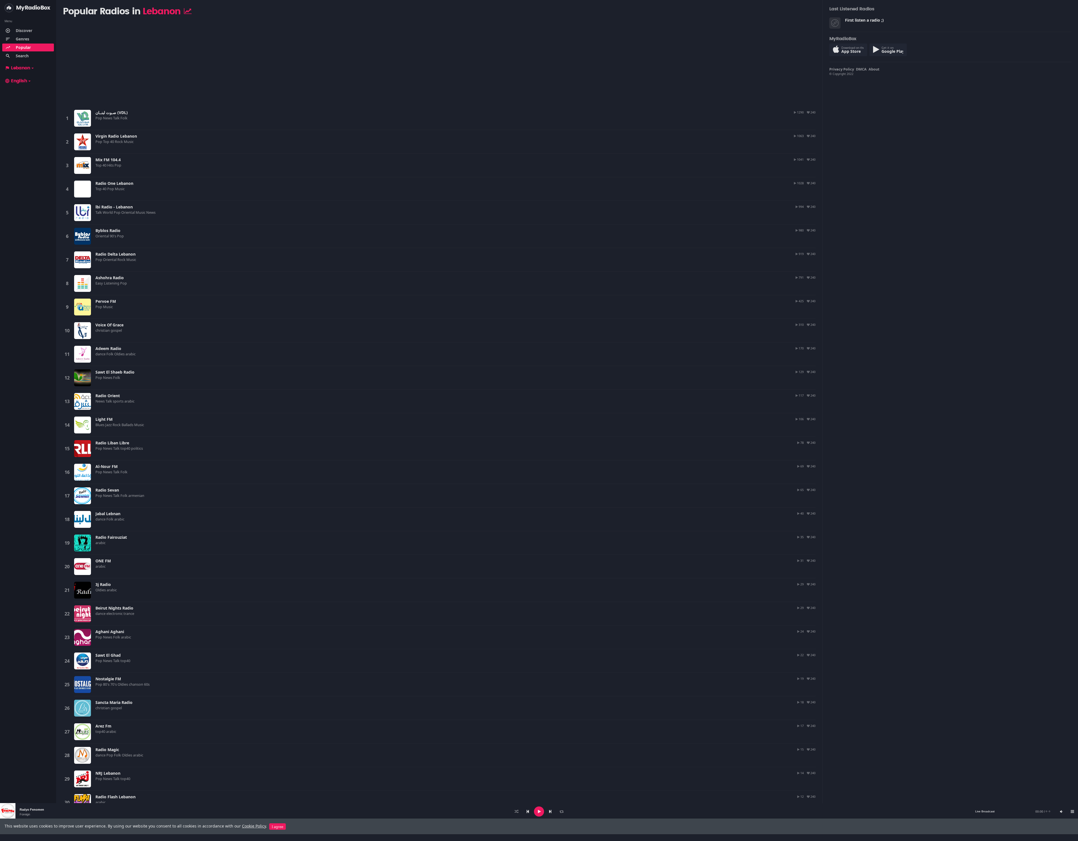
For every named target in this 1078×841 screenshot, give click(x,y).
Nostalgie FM (108, 678)
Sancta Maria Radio (114, 702)
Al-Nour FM (106, 466)
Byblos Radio (107, 230)
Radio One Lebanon (114, 183)
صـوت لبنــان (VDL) (111, 112)
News (108, 118)
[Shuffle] (516, 811)
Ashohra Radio (109, 277)
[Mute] (1061, 811)
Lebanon (17, 68)
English (16, 80)
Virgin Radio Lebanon (116, 136)
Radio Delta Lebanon (115, 254)
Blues (100, 424)
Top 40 (109, 141)
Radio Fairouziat (111, 537)
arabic (130, 353)
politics (137, 448)
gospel (117, 330)
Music (129, 141)
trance (129, 613)
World (108, 212)
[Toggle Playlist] (1072, 811)
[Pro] (187, 11)
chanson (136, 684)
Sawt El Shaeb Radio (114, 372)
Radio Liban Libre (112, 442)
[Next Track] (550, 811)
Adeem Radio (108, 348)
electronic (115, 613)
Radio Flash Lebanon (115, 796)
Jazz (109, 424)
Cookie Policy (254, 826)
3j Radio (103, 584)
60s (147, 684)
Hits (111, 165)
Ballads (128, 424)
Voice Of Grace (109, 325)
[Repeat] (561, 811)
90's (113, 235)
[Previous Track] (527, 811)
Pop (99, 118)
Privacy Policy (841, 69)
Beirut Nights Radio (114, 608)
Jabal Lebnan (107, 513)
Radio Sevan (107, 490)
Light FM (104, 419)
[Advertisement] (228, 62)
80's (106, 684)
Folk (124, 118)
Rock (119, 141)
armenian (136, 495)
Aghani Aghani (109, 631)
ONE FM (103, 560)
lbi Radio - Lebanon (114, 207)
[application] (539, 811)
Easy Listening (107, 283)
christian (103, 330)
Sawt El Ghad (108, 655)
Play (82, 118)
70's (114, 684)
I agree (277, 826)
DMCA (861, 69)
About (874, 69)
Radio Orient (107, 395)
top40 (125, 448)
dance (100, 353)
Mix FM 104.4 (108, 159)
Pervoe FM (105, 301)
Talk (116, 118)
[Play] (539, 811)
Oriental (128, 212)
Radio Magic (107, 749)
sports (118, 401)
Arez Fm (103, 726)
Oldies (119, 353)
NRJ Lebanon (107, 773)
